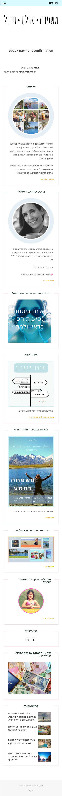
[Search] (57, 3)
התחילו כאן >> (48, 618)
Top (30, 790)
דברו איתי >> (48, 281)
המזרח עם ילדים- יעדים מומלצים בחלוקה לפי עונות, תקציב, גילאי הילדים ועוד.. (22, 716)
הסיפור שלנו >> (47, 179)
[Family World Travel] (31, 20)
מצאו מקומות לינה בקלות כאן (41, 417)
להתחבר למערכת (26, 71)
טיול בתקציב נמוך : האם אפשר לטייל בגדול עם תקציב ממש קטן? (22, 756)
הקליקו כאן (49, 518)
